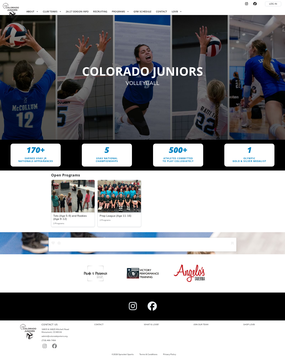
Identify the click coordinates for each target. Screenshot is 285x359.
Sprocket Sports (126, 354)
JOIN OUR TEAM (200, 324)
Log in (273, 3)
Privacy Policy (169, 354)
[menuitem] (32, 11)
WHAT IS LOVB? (151, 324)
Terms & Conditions (148, 354)
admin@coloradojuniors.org (54, 336)
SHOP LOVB (249, 324)
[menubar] (104, 11)
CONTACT (98, 324)
